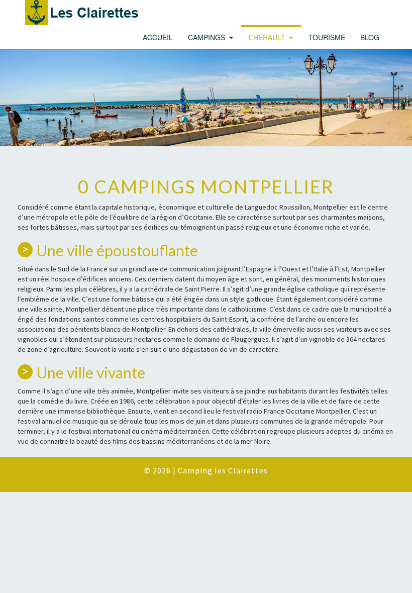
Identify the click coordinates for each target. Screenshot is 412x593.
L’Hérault (267, 37)
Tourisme (326, 37)
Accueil (158, 37)
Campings (206, 37)
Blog (369, 37)
